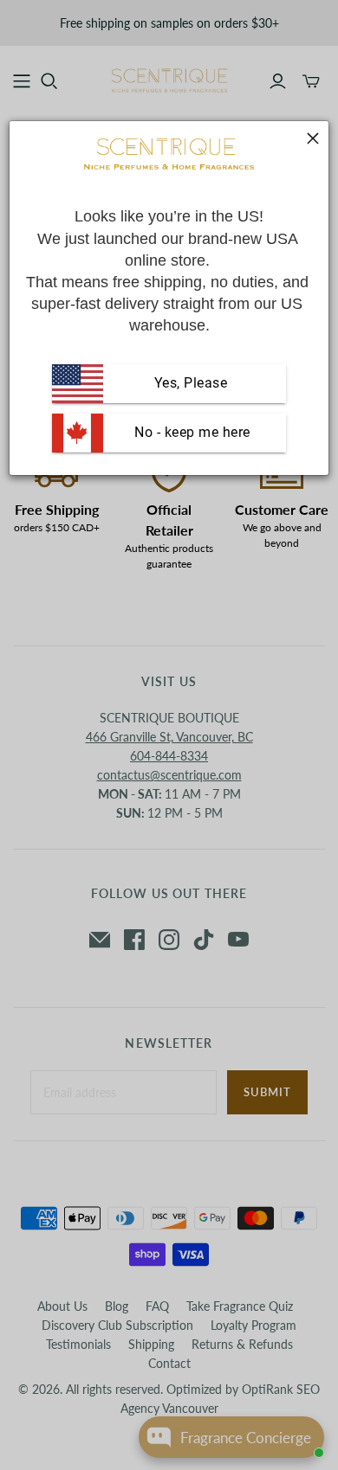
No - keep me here (190, 432)
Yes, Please (191, 383)
